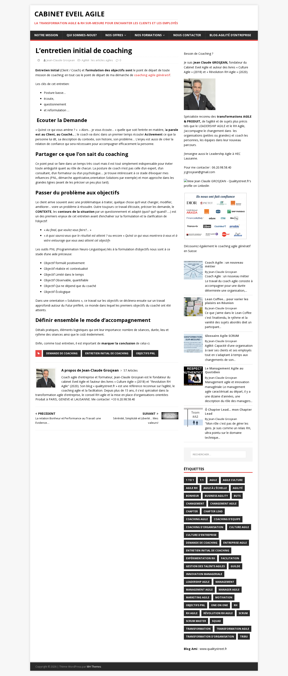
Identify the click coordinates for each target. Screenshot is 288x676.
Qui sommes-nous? (82, 35)
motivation (223, 597)
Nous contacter (187, 35)
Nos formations (148, 35)
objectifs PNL (145, 353)
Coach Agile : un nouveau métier (224, 264)
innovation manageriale (204, 574)
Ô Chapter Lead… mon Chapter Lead (228, 411)
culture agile (239, 527)
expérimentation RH (200, 558)
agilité (238, 488)
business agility (216, 496)
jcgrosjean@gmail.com (200, 172)
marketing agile (197, 597)
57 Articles (131, 370)
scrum (243, 613)
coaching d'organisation (204, 527)
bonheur (192, 496)
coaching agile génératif (152, 75)
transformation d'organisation (210, 636)
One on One (219, 605)
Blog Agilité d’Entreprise (230, 35)
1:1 (202, 480)
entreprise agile (235, 543)
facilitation (230, 558)
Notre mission (46, 35)
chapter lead (213, 511)
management (224, 582)
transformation (198, 629)
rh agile (192, 613)
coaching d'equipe (227, 519)
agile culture (233, 480)
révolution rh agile (218, 613)
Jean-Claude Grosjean (61, 60)
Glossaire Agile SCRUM (222, 336)
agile (213, 480)
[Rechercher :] (218, 454)
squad (216, 621)
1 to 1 (190, 480)
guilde (235, 566)
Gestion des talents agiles (205, 566)
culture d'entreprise (201, 535)
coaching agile (197, 519)
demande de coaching (62, 353)
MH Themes (94, 666)
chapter (192, 511)
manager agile (229, 589)
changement (195, 503)
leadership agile (198, 582)
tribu (244, 636)
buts (237, 496)
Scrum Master (196, 621)
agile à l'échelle (215, 488)
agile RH (192, 488)
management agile (199, 589)
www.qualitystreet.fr (213, 649)
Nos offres (114, 35)
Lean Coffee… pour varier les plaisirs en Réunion (226, 301)
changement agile (223, 503)
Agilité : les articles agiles (97, 60)
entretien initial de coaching (106, 353)
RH (235, 605)
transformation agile (233, 629)
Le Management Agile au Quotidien (224, 370)
